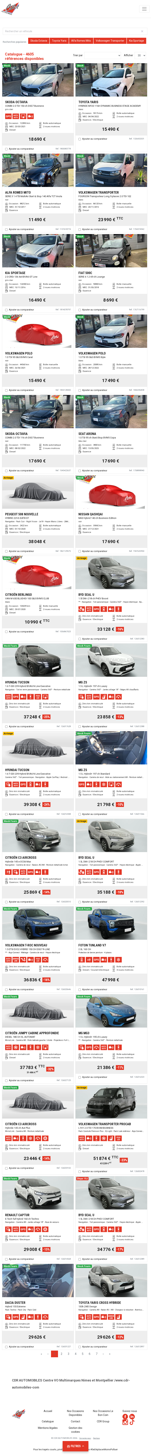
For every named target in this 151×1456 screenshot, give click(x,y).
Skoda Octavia (38, 40)
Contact (75, 1421)
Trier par (78, 55)
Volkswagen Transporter (110, 40)
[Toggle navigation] (144, 9)
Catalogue (48, 1421)
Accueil (48, 1411)
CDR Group (103, 1421)
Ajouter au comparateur (21, 148)
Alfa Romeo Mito (81, 40)
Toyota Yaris (59, 40)
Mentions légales (48, 1427)
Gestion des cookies (75, 1429)
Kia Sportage (136, 40)
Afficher (128, 55)
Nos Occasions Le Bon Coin (103, 1413)
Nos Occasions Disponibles (75, 1413)
